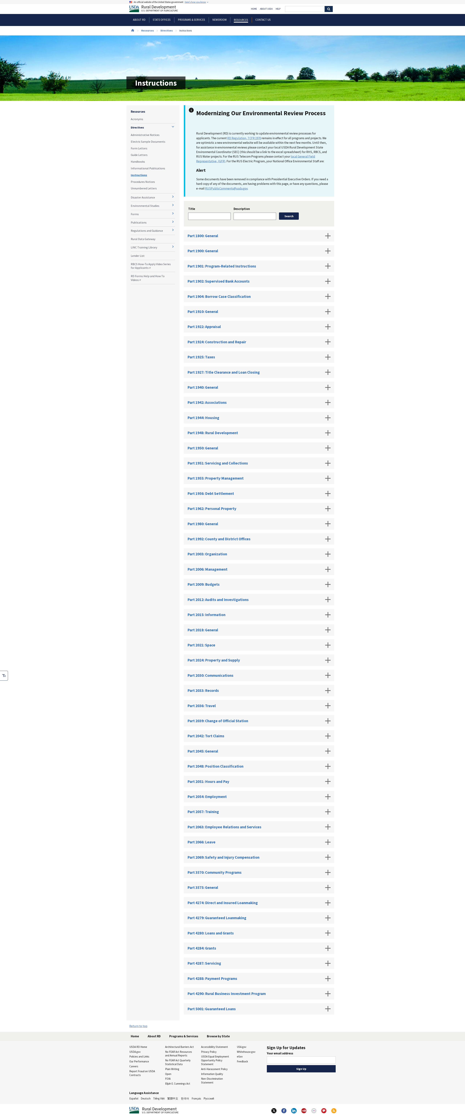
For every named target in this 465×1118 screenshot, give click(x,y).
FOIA (168, 1078)
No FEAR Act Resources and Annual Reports (178, 1053)
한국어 (185, 1098)
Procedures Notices (143, 182)
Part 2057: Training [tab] (203, 811)
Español (133, 1098)
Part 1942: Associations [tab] (207, 402)
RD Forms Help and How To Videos (148, 278)
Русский (209, 1098)
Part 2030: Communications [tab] (210, 675)
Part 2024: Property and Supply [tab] (213, 660)
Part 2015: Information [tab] (206, 614)
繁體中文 (172, 1098)
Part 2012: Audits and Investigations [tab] (218, 599)
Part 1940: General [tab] (202, 387)
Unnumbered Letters (144, 188)
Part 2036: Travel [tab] (201, 705)
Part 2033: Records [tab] (203, 690)
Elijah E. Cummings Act (177, 1083)
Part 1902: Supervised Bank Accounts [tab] (218, 281)
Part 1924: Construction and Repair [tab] (216, 341)
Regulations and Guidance (147, 230)
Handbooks (138, 161)
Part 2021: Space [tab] (201, 645)
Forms (135, 214)
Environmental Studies (145, 206)
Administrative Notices (145, 135)
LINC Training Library (144, 247)
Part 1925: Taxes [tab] (201, 357)
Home (254, 9)
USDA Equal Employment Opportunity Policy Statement (215, 1060)
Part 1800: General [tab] (202, 235)
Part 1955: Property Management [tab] (215, 478)
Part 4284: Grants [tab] (201, 948)
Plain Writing (172, 1069)
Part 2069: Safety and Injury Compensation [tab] (223, 857)
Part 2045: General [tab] (202, 751)
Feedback (242, 1061)
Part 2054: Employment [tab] (207, 796)
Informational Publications (148, 168)
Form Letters (139, 148)
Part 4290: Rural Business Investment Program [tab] (226, 993)
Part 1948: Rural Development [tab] (212, 432)
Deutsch (146, 1098)
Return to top (138, 1026)
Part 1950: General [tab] (202, 448)
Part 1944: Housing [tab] (203, 417)
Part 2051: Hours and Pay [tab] (208, 781)
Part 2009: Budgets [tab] (203, 584)
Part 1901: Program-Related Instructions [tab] (221, 266)
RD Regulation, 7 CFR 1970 (244, 138)
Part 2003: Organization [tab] (207, 554)
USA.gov (241, 1047)
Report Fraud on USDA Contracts (142, 1073)
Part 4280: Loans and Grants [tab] (210, 933)
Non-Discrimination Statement (212, 1080)
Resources (147, 30)
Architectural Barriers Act (179, 1047)
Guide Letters (139, 155)
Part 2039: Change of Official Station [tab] (217, 720)
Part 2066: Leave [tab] (201, 842)
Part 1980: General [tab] (202, 523)
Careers (133, 1066)
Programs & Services (183, 1036)
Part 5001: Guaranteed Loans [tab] (211, 1008)
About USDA (266, 9)
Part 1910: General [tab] (202, 311)
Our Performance (139, 1061)
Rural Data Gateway (143, 239)
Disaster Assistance (143, 197)
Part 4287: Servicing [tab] (204, 963)
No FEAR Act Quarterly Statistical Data (178, 1062)
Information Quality (212, 1074)
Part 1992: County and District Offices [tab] (218, 538)
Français (196, 1098)
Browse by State (218, 1036)
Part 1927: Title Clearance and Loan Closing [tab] (223, 372)
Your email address (280, 1053)
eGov (240, 1056)
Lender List (138, 256)
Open (168, 1074)
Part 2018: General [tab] (202, 630)
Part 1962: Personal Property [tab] (211, 508)
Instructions (139, 175)
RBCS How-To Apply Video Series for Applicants (151, 266)
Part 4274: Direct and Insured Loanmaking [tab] (222, 902)
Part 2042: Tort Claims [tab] (205, 735)
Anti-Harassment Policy (214, 1069)
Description (242, 209)
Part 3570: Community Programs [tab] (214, 872)
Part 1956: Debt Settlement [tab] (210, 493)
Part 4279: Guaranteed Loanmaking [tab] (216, 917)
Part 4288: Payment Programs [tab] (212, 978)
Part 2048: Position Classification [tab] (215, 766)
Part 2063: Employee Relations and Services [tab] (224, 827)
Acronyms (137, 119)
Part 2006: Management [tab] (207, 569)
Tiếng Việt (159, 1098)
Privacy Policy (209, 1051)
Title (191, 209)
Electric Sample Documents (148, 141)
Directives (167, 30)
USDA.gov (135, 1051)
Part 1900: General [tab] (202, 250)
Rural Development (159, 8)
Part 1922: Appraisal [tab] (204, 326)
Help (278, 9)
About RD (154, 1036)
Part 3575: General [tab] (202, 887)
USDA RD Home (138, 1047)
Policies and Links (139, 1056)
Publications (139, 222)
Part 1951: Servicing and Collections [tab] (217, 463)
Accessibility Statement (214, 1047)
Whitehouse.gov (246, 1051)
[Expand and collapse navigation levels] (173, 126)
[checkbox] (4, 676)
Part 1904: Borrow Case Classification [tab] (219, 296)
